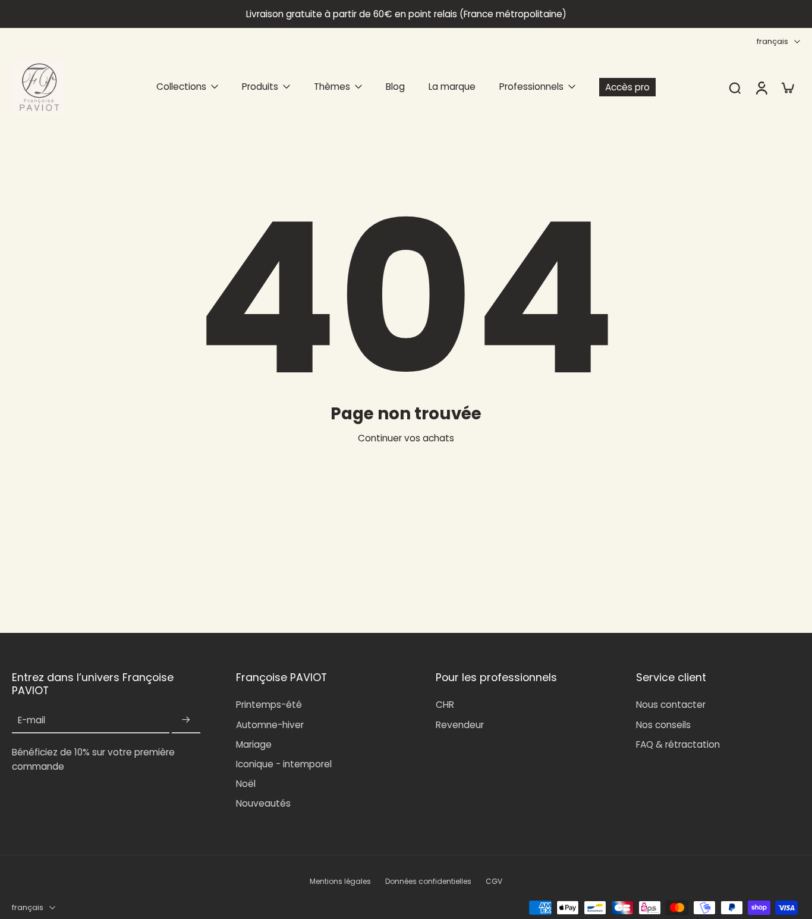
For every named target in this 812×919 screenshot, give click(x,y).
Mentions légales (340, 881)
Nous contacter (671, 704)
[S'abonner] (186, 720)
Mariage (254, 744)
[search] (735, 87)
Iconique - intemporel (284, 764)
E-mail (31, 720)
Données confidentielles (428, 881)
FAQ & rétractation (678, 744)
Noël (246, 783)
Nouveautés (263, 803)
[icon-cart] (787, 87)
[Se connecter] (761, 87)
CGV (494, 881)
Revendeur (460, 725)
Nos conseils (663, 725)
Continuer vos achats (406, 438)
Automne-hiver (270, 725)
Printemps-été (269, 704)
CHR (445, 704)
